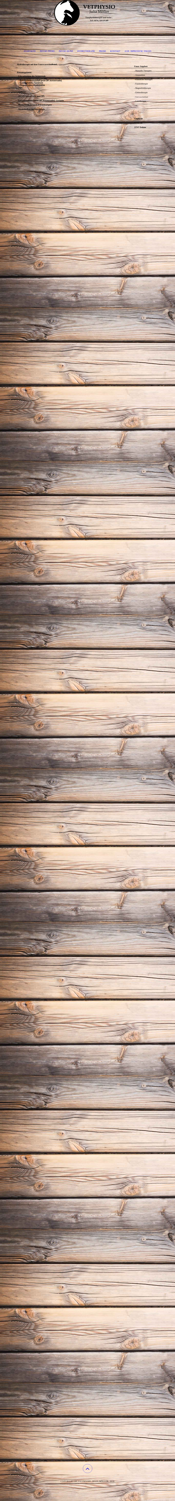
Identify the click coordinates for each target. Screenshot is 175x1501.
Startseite (30, 51)
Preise (102, 51)
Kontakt (115, 51)
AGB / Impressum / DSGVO (138, 51)
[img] (87, 13)
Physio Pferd (47, 51)
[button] (87, 1468)
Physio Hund (66, 51)
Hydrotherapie (86, 51)
